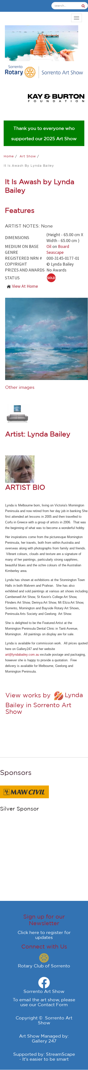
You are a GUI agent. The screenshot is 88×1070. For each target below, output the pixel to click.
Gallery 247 (44, 1040)
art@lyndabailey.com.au (22, 654)
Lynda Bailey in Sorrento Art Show (44, 703)
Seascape (55, 252)
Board (63, 246)
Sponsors (16, 772)
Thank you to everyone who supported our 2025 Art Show (44, 133)
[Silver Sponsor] (24, 791)
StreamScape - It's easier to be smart (47, 1056)
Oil (48, 246)
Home (9, 156)
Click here (28, 932)
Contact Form (53, 1004)
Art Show (28, 156)
